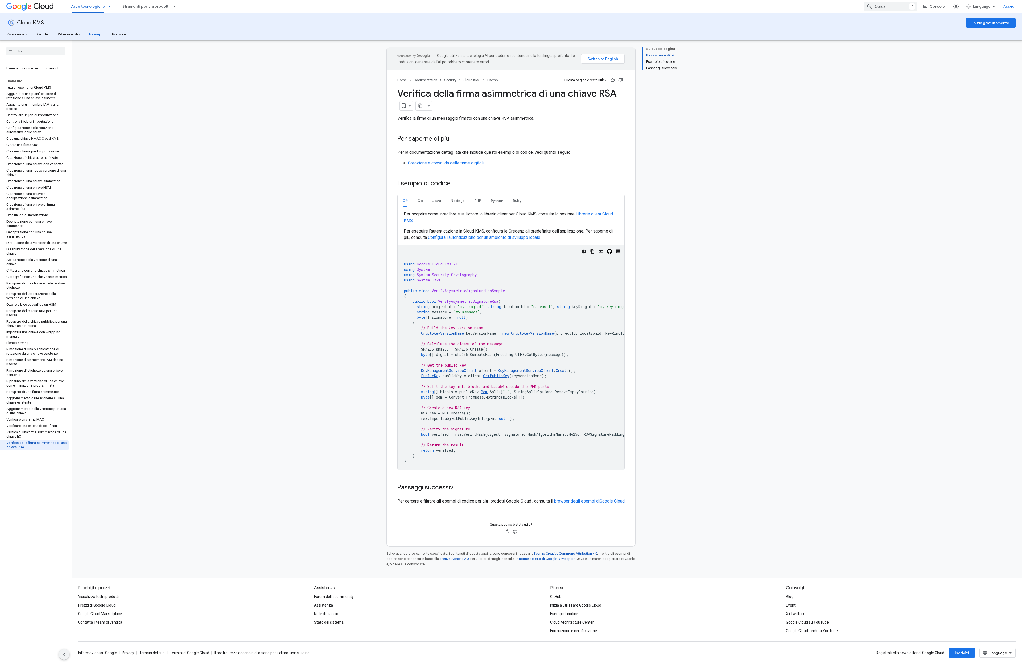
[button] (405, 200)
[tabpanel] (511, 340)
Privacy (128, 653)
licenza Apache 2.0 (454, 559)
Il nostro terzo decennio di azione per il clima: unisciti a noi (262, 653)
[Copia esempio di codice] (592, 251)
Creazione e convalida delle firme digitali (446, 162)
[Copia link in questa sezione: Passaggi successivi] (460, 488)
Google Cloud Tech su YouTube (812, 631)
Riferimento (69, 34)
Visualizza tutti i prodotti (98, 597)
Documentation (425, 80)
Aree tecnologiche (88, 6)
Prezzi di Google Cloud (97, 605)
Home (402, 80)
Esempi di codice (564, 614)
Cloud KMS (30, 22)
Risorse (119, 34)
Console (937, 6)
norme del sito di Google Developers (547, 559)
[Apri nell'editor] (601, 251)
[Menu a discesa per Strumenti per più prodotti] (176, 6)
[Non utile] (621, 80)
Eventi (791, 605)
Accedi (1009, 6)
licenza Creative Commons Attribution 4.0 (565, 553)
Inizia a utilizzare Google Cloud (575, 605)
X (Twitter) (795, 614)
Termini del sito (152, 653)
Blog (789, 597)
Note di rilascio (326, 614)
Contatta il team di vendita (100, 622)
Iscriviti (962, 652)
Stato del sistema (329, 622)
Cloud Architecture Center (572, 622)
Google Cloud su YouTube (807, 622)
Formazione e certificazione (573, 631)
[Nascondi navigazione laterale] (64, 654)
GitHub (555, 597)
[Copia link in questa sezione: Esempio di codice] (456, 184)
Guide (42, 34)
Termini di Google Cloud (189, 653)
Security (450, 80)
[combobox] (890, 6)
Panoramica (16, 34)
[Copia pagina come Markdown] (420, 105)
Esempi (95, 34)
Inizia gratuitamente (990, 22)
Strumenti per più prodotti (146, 6)
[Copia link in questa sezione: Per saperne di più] (455, 139)
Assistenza (323, 605)
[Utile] (613, 80)
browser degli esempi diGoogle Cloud (589, 501)
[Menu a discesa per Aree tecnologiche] (111, 6)
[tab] (405, 200)
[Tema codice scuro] (584, 251)
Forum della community (334, 597)
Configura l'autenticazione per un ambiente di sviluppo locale (484, 237)
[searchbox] (35, 51)
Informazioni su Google (97, 653)
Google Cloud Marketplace (100, 614)
